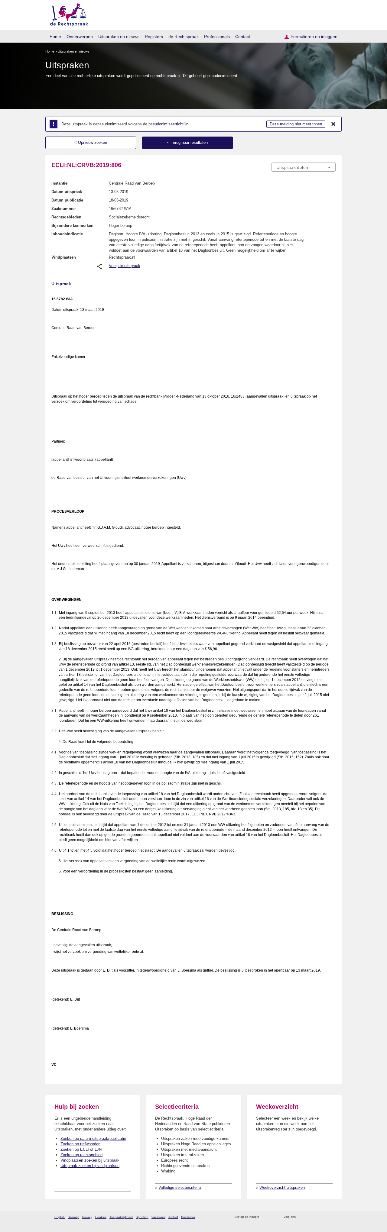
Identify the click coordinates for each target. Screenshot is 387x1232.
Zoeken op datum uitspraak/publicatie (93, 1138)
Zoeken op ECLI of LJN (81, 1149)
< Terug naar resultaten (187, 142)
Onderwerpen (80, 36)
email (273, 1217)
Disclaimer (188, 1217)
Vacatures (158, 1217)
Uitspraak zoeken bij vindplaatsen (89, 1165)
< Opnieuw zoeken (90, 142)
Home (55, 36)
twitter (301, 1217)
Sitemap (73, 1217)
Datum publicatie (67, 200)
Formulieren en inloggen (314, 36)
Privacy (87, 1217)
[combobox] (303, 167)
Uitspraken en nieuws (118, 36)
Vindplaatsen (63, 257)
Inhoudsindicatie (67, 234)
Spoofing (142, 1217)
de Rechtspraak (183, 36)
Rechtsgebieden (66, 217)
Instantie (59, 183)
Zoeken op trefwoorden (80, 1144)
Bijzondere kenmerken (72, 225)
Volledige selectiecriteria (179, 1187)
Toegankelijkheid (121, 1217)
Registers (154, 36)
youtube (332, 1217)
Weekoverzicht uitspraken (282, 1187)
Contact (242, 36)
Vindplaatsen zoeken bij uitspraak (89, 1160)
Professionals (217, 36)
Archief (173, 1217)
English (59, 1217)
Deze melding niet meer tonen (296, 124)
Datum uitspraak (66, 191)
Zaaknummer (63, 208)
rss (265, 1217)
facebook (309, 1217)
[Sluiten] (333, 124)
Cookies (100, 1217)
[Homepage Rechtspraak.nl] (67, 13)
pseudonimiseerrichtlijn (168, 124)
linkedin (324, 1217)
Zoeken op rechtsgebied (81, 1155)
